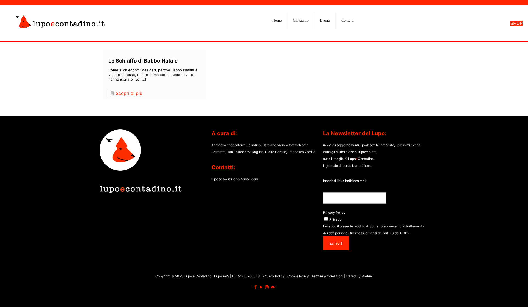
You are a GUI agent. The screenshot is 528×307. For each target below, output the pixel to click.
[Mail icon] (273, 287)
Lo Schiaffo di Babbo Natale (143, 61)
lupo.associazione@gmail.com (234, 179)
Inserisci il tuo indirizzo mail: (345, 181)
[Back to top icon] (501, 296)
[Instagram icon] (267, 287)
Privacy (335, 219)
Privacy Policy (334, 212)
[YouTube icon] (261, 287)
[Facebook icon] (255, 287)
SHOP (516, 23)
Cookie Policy (298, 276)
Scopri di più (129, 93)
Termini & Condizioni (327, 276)
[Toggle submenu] (300, 34)
